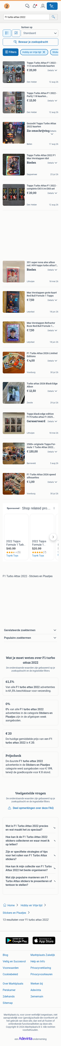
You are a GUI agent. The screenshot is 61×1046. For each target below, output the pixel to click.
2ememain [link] (36, 996)
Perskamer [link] (9, 990)
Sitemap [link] (8, 1003)
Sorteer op (26, 27)
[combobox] (26, 17)
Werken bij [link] (36, 983)
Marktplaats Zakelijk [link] (42, 955)
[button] (35, 6)
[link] (7, 6)
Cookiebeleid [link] (10, 974)
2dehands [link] (9, 996)
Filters (12, 52)
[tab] (7, 33)
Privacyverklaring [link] (40, 967)
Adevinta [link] (35, 990)
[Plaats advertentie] (52, 6)
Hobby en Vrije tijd (31, 52)
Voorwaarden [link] (11, 967)
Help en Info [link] (37, 961)
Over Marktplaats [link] (13, 983)
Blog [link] (5, 955)
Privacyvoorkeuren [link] (41, 974)
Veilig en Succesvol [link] (14, 961)
